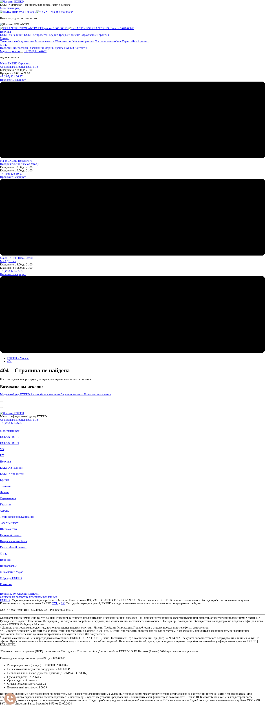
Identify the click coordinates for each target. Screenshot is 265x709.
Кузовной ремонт (83, 41)
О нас (3, 44)
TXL (55, 603)
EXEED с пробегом (36, 34)
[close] (1, 401)
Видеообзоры (20, 47)
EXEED (5, 600)
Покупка (5, 31)
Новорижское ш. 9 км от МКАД (19, 163)
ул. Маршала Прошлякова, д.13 (19, 66)
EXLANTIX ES (9, 437)
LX (63, 603)
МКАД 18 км (8, 261)
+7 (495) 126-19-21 (11, 173)
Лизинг (76, 34)
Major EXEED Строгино (15, 63)
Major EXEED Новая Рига (16, 160)
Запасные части (45, 41)
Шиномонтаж (63, 41)
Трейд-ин (65, 34)
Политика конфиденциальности (19, 593)
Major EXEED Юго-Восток (16, 257)
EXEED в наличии (12, 34)
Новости (5, 47)
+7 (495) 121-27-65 (11, 270)
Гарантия (103, 34)
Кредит (54, 34)
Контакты (81, 47)
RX (2, 455)
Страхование (89, 34)
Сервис (4, 38)
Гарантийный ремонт (135, 41)
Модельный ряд (9, 8)
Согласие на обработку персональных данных (28, 596)
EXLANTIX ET (9, 443)
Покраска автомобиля (108, 41)
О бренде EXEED (63, 47)
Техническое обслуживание (17, 41)
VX (2, 449)
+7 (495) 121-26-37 (11, 76)
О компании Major (40, 47)
